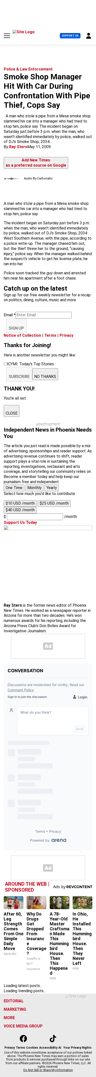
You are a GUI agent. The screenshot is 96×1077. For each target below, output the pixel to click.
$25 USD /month (54, 503)
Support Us (70, 35)
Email (10, 315)
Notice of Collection (22, 335)
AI (59, 1047)
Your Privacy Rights (77, 1047)
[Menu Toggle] (7, 36)
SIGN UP (16, 328)
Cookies (32, 1047)
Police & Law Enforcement (28, 69)
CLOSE (11, 413)
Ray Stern (18, 146)
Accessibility (48, 1047)
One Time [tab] (14, 487)
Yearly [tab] (52, 487)
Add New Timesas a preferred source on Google (36, 163)
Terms (50, 335)
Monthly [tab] (34, 487)
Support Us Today (20, 522)
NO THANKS (45, 376)
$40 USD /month (20, 510)
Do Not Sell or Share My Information (48, 1070)
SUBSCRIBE (19, 376)
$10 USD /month (20, 503)
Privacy (66, 335)
